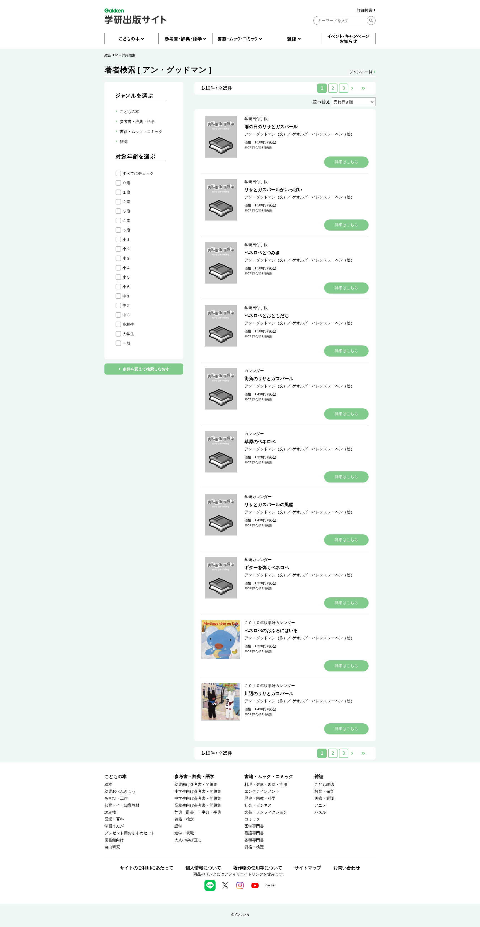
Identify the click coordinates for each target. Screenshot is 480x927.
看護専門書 (254, 833)
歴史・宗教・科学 (260, 798)
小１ (126, 239)
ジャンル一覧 (361, 72)
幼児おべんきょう (120, 791)
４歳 (126, 220)
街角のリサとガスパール (268, 378)
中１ (126, 296)
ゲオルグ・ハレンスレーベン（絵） (323, 134)
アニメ (320, 805)
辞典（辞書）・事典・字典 (197, 812)
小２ (126, 249)
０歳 (126, 183)
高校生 (128, 324)
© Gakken (240, 915)
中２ (126, 305)
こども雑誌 (324, 784)
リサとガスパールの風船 (268, 504)
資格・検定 (184, 819)
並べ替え (321, 101)
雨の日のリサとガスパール (271, 126)
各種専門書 (254, 840)
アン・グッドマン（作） (265, 638)
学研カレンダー (258, 496)
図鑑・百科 (114, 819)
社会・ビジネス (258, 805)
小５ (126, 277)
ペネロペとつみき (262, 252)
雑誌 (318, 776)
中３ (126, 315)
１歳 (126, 192)
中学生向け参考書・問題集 (197, 798)
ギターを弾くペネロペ (266, 567)
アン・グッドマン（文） (265, 134)
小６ (126, 286)
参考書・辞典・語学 (194, 776)
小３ (126, 258)
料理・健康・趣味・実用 (265, 784)
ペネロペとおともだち (266, 315)
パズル (320, 812)
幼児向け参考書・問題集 (195, 784)
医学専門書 (254, 826)
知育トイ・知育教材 (121, 805)
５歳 (126, 230)
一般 (126, 343)
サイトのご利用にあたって (146, 867)
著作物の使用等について (257, 867)
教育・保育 (324, 791)
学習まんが (114, 826)
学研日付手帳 (256, 119)
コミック (252, 819)
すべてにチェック (138, 173)
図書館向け (114, 840)
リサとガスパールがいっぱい (273, 189)
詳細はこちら (346, 162)
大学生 (128, 334)
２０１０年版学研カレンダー (269, 622)
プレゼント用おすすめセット (129, 833)
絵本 (108, 784)
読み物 (110, 812)
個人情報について (203, 867)
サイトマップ (307, 867)
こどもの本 (115, 776)
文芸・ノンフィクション (265, 812)
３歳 (126, 211)
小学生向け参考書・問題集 (197, 791)
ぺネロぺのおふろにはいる (271, 630)
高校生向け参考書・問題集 (197, 805)
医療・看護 (324, 798)
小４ (126, 268)
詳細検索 (365, 10)
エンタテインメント (261, 791)
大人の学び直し (188, 840)
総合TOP (111, 55)
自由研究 (112, 847)
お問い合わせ (346, 867)
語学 (178, 826)
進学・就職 (184, 833)
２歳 (126, 201)
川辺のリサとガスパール (268, 693)
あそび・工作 (116, 798)
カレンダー (254, 370)
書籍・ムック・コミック (268, 776)
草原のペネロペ (260, 441)
